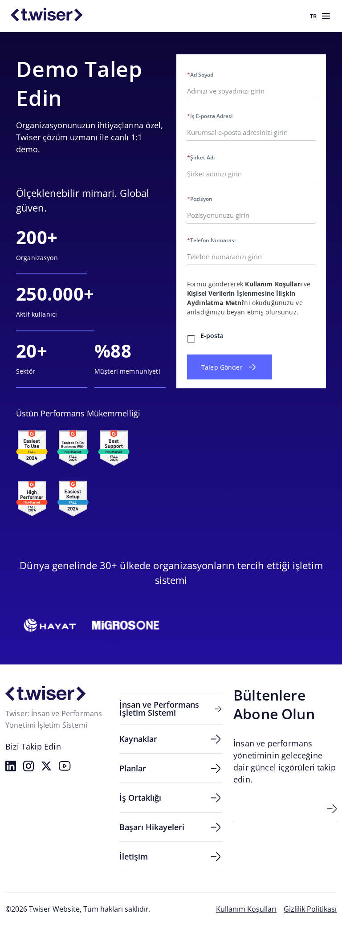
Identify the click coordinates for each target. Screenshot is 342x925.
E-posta (212, 335)
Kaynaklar (138, 738)
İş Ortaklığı (140, 797)
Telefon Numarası (211, 240)
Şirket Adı (201, 157)
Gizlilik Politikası (310, 909)
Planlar (132, 768)
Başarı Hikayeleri (151, 827)
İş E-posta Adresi (209, 116)
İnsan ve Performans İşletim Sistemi (159, 709)
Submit (332, 808)
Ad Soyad (200, 74)
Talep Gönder (222, 367)
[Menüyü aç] (326, 16)
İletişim (133, 856)
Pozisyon (199, 199)
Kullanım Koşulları (273, 284)
